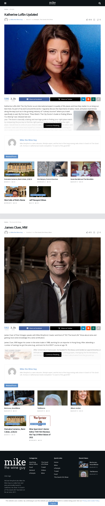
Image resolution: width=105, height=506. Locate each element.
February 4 (8, 203)
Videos (43, 470)
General (32, 470)
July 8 (32, 203)
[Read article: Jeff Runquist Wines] (40, 191)
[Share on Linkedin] (83, 99)
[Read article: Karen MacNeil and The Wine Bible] (86, 169)
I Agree (53, 503)
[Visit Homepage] (52, 3)
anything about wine (38, 195)
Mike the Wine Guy (17, 19)
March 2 (7, 182)
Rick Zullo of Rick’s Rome (14, 200)
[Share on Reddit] (88, 99)
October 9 (29, 232)
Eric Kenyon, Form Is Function (47, 179)
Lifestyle (12, 9)
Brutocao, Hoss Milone (12, 408)
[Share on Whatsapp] (93, 99)
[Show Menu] (5, 3)
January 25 (8, 411)
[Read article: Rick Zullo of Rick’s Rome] (15, 191)
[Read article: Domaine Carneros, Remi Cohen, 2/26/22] (19, 169)
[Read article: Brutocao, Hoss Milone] (19, 398)
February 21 (42, 182)
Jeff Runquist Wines (37, 200)
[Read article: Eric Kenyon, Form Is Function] (52, 169)
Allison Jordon (76, 408)
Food (31, 467)
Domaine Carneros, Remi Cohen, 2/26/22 (18, 179)
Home (6, 9)
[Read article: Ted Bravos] (52, 398)
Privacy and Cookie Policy (90, 501)
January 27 (75, 182)
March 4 (28, 19)
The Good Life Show (46, 19)
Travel (43, 467)
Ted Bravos (41, 408)
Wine (50, 232)
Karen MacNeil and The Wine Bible (82, 179)
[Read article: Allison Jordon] (86, 398)
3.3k (14, 182)
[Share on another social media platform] (98, 99)
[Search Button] (100, 3)
